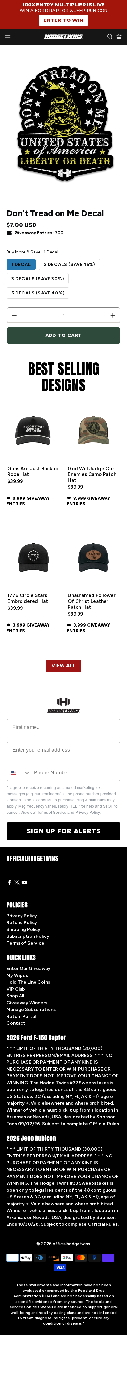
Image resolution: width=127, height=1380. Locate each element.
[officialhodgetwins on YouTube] (24, 884)
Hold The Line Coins (28, 982)
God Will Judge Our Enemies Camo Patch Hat (92, 474)
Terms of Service (25, 943)
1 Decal (21, 264)
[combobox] (19, 773)
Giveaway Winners (27, 1002)
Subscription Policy (28, 936)
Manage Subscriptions (31, 1009)
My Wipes (17, 975)
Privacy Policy (22, 916)
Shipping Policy (23, 929)
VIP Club (16, 989)
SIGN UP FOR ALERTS (64, 831)
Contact (16, 1023)
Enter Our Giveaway (28, 968)
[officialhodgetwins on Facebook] (9, 884)
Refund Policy (22, 922)
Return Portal (21, 1016)
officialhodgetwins (71, 1243)
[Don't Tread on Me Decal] (64, 123)
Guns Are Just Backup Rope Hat (32, 471)
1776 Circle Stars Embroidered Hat (27, 598)
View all (63, 666)
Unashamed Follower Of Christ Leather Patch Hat (92, 601)
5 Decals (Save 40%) (38, 293)
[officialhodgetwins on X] (17, 884)
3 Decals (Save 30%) (37, 278)
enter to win (63, 20)
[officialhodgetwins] (63, 36)
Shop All (15, 996)
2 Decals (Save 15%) (69, 264)
